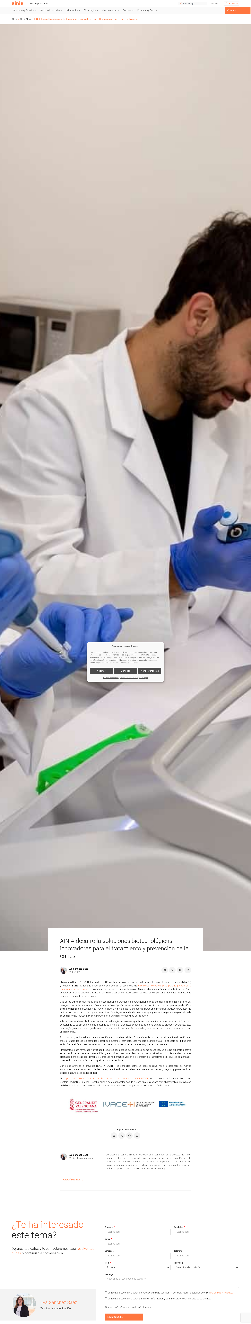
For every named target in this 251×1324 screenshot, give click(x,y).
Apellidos (179, 1227)
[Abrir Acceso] (237, 3)
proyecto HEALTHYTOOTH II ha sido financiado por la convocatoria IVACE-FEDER (105, 1078)
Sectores (127, 10)
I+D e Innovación (109, 10)
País (107, 1263)
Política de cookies (111, 678)
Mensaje (109, 1274)
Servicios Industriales (50, 10)
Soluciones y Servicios (23, 10)
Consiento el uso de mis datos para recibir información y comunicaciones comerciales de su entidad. (159, 1298)
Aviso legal (143, 678)
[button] (215, 3)
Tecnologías (90, 10)
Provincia (178, 1263)
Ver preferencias (150, 671)
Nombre (109, 1227)
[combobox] (192, 3)
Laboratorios (72, 10)
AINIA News (26, 19)
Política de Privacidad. (221, 1292)
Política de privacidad (129, 678)
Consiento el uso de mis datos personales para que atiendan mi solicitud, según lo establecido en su (170, 1292)
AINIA (15, 19)
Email (108, 1239)
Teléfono (178, 1251)
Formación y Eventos (147, 10)
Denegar (125, 671)
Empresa (109, 1251)
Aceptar (101, 671)
